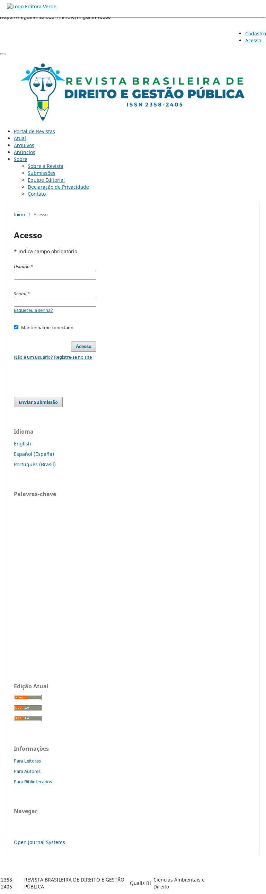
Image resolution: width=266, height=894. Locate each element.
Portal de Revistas (34, 131)
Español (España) (34, 454)
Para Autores (27, 771)
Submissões (41, 173)
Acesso (253, 40)
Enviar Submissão (38, 402)
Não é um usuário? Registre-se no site (53, 357)
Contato (37, 193)
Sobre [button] (20, 159)
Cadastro (255, 33)
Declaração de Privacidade (58, 187)
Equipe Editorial (46, 180)
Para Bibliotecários (33, 781)
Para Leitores (27, 761)
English (22, 443)
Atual (20, 138)
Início (19, 214)
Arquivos (24, 145)
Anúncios (24, 152)
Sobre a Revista (45, 166)
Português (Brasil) (35, 464)
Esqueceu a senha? (33, 310)
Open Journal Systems (39, 842)
